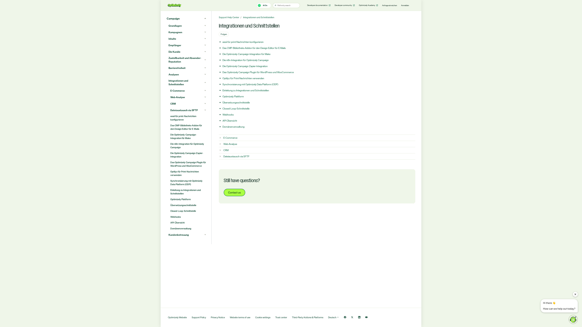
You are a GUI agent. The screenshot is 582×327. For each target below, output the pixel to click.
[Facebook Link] (345, 317)
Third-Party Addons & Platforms (307, 317)
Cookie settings (262, 317)
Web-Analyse (230, 144)
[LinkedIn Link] (359, 317)
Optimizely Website (177, 317)
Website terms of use (240, 317)
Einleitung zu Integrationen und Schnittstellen (245, 90)
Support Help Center (229, 17)
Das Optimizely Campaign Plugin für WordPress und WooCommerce (258, 72)
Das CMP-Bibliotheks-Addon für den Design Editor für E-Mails (254, 48)
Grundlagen (175, 26)
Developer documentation (317, 5)
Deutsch (332, 317)
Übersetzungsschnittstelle (236, 102)
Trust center (281, 317)
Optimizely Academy (367, 5)
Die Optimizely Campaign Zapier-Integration (245, 66)
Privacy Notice (218, 317)
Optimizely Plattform (233, 96)
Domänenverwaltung (233, 127)
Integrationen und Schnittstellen (258, 17)
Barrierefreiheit (177, 68)
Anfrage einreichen (389, 5)
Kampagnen (175, 32)
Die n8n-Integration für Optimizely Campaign (245, 60)
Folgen (224, 34)
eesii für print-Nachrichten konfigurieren (243, 42)
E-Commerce (230, 138)
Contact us (234, 192)
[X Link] (352, 317)
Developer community (343, 5)
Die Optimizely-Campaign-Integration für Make (246, 54)
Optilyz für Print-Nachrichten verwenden (243, 78)
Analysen (174, 74)
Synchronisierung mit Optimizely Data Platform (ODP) (250, 84)
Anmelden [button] (405, 5)
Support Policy (199, 317)
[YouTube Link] (366, 317)
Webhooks (228, 115)
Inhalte (172, 39)
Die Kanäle (174, 52)
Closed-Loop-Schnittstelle (235, 109)
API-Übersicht (229, 121)
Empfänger (175, 45)
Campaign (173, 18)
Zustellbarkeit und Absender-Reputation (185, 60)
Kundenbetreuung (179, 235)
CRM (226, 150)
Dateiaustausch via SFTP (236, 156)
